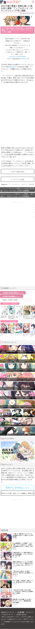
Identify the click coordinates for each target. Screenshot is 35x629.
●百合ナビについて (7, 612)
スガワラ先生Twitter (17, 172)
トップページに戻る (17, 179)
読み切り (32, 184)
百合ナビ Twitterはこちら (17, 487)
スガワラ (24, 184)
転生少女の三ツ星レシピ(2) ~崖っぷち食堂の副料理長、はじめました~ (26, 318)
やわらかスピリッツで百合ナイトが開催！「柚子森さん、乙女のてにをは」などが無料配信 (17, 195)
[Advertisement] (17, 272)
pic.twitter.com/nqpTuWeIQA (17, 56)
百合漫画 (31, 13)
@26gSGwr (14, 67)
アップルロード (14, 184)
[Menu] (33, 2)
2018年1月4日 (25, 59)
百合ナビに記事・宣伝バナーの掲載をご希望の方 (17, 493)
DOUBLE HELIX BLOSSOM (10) (4, 316)
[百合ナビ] (10, 1)
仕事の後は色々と (11, 333)
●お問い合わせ (21, 614)
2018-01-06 (25, 13)
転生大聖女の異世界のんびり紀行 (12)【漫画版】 (11, 317)
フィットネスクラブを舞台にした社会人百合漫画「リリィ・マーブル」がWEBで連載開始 (17, 189)
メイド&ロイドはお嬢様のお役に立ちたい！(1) (26, 334)
